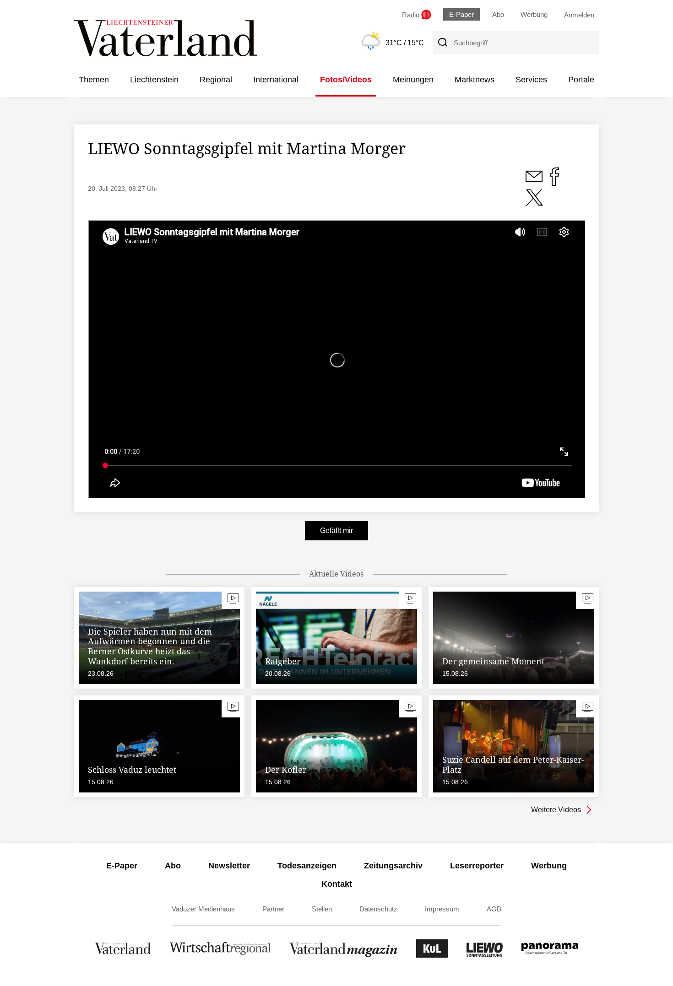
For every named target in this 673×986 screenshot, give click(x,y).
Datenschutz (378, 909)
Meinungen (413, 79)
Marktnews (474, 79)
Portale (581, 79)
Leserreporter (477, 865)
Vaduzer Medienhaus (203, 909)
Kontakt (336, 884)
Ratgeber (282, 661)
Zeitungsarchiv (393, 865)
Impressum (442, 909)
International (276, 79)
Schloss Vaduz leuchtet (132, 769)
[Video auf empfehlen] (534, 202)
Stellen (322, 909)
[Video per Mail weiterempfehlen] (535, 181)
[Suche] (442, 42)
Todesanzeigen (306, 865)
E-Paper (461, 14)
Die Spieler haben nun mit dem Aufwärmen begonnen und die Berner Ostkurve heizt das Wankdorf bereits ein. (150, 646)
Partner (273, 909)
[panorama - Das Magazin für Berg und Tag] (549, 955)
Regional (216, 79)
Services (531, 79)
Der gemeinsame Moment (493, 661)
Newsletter (229, 865)
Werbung (534, 14)
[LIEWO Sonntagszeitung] (485, 955)
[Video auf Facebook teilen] (554, 181)
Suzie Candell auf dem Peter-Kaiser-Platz (513, 764)
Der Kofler (285, 769)
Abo (498, 14)
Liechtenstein (154, 79)
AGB (494, 909)
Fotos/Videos (346, 79)
